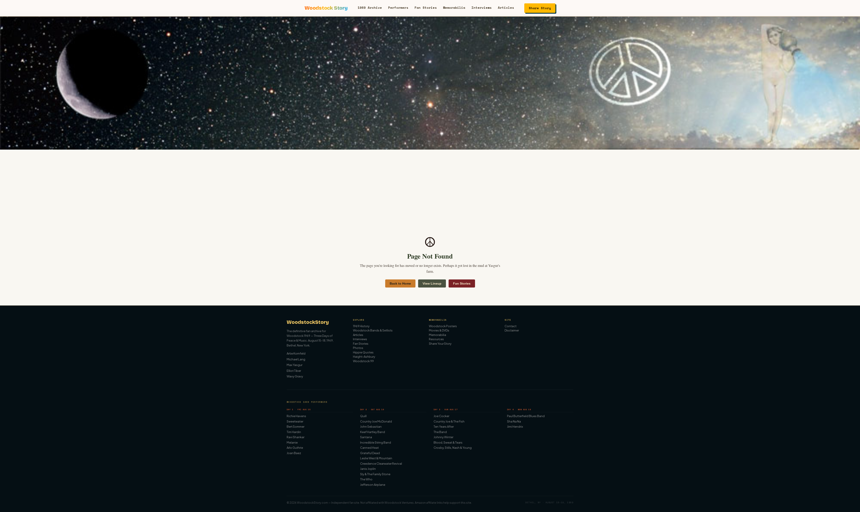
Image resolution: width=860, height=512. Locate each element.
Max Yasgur (294, 365)
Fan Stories (426, 7)
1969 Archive (370, 7)
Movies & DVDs (439, 330)
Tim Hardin (294, 432)
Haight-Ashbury (364, 356)
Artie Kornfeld (296, 353)
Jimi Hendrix (515, 426)
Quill (363, 416)
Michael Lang (296, 359)
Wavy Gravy (295, 376)
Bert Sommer (295, 426)
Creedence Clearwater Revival (381, 463)
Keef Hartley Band (372, 432)
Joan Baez (294, 453)
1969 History (361, 326)
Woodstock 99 (363, 361)
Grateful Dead (370, 453)
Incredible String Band (375, 442)
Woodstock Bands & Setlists (373, 330)
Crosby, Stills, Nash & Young (453, 447)
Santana (366, 437)
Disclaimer (512, 330)
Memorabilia (454, 7)
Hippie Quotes (363, 352)
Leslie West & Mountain (376, 458)
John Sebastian (371, 426)
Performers (398, 7)
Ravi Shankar (295, 437)
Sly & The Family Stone (375, 474)
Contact (510, 326)
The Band (440, 432)
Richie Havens (296, 416)
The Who (366, 479)
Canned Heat (369, 447)
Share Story (540, 8)
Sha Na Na (514, 421)
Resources (436, 339)
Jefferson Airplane (372, 484)
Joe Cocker (441, 416)
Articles (506, 7)
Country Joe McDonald (376, 421)
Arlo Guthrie (295, 447)
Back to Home (400, 283)
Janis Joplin (368, 469)
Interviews (481, 7)
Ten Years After (444, 426)
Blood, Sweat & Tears (448, 442)
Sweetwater (295, 421)
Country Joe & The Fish (449, 421)
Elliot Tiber (294, 371)
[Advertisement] (430, 183)
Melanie (292, 442)
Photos (358, 348)
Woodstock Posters (443, 326)
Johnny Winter (443, 437)
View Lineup (432, 283)
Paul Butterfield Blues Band (526, 416)
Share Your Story (440, 343)
